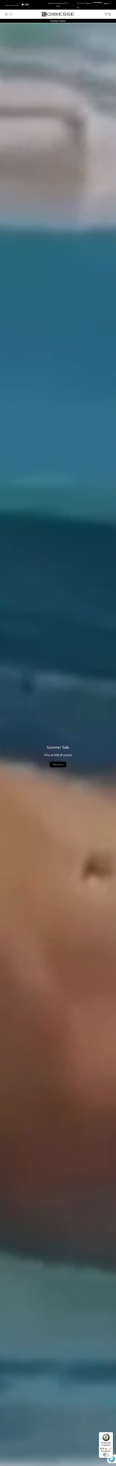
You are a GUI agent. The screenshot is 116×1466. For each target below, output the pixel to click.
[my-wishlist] (106, 14)
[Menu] (111, 1434)
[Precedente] (42, 5)
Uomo (62, 20)
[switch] (106, 1454)
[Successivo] (73, 5)
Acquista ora (58, 764)
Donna (54, 20)
